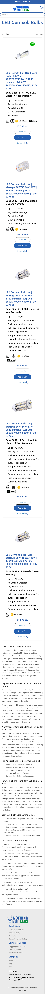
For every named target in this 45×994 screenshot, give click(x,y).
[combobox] (22, 14)
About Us (12, 961)
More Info (22, 131)
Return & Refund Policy (18, 939)
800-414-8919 (22, 1)
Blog (10, 964)
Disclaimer (13, 936)
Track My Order (15, 950)
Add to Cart (22, 137)
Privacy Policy (14, 933)
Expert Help (21, 143)
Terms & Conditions (16, 930)
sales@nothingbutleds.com (20, 974)
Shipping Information (17, 947)
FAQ (10, 967)
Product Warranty (16, 953)
